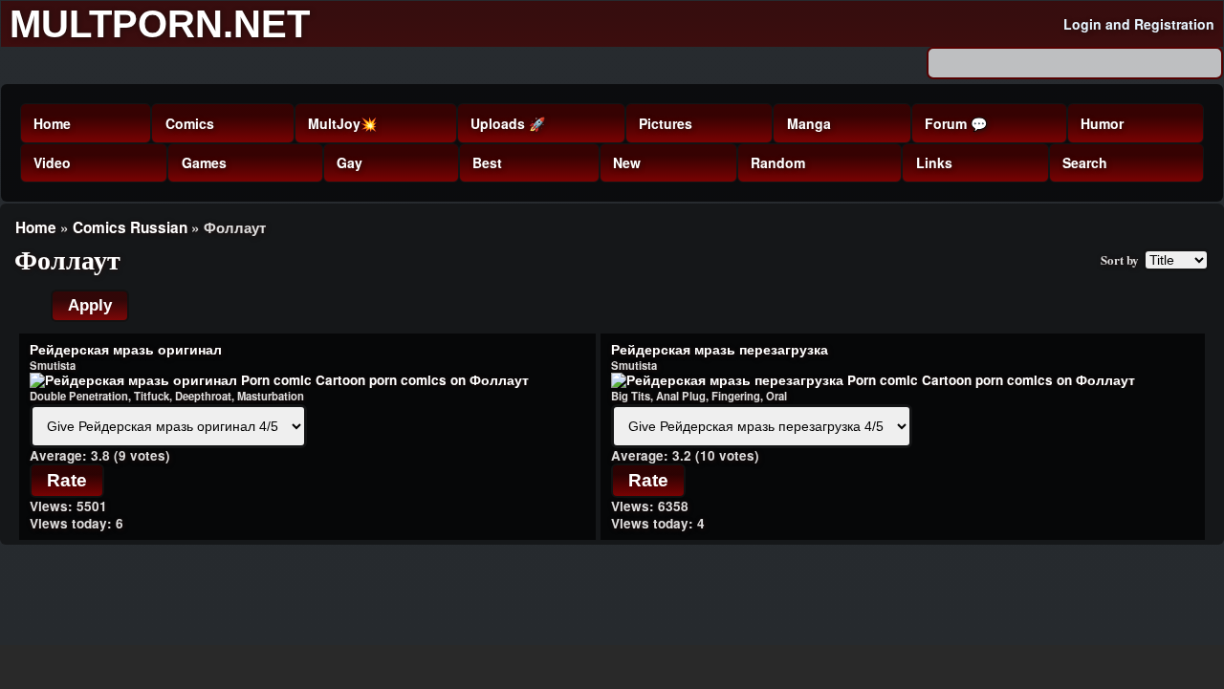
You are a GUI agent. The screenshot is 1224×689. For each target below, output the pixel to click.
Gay (349, 162)
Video (52, 162)
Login (1082, 23)
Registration (1174, 23)
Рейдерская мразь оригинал (126, 349)
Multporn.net (160, 24)
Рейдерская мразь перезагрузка (719, 349)
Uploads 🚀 (507, 123)
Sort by (1120, 260)
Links (934, 162)
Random (778, 162)
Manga (809, 123)
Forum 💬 (956, 123)
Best (487, 162)
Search (1084, 162)
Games (204, 162)
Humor (1102, 123)
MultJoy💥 (342, 123)
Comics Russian (130, 227)
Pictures (665, 123)
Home (52, 123)
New (627, 162)
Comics (189, 123)
